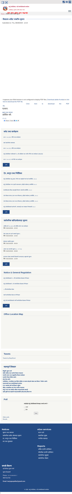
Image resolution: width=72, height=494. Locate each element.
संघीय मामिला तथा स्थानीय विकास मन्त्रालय (13, 373)
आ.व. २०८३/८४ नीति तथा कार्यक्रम (11, 137)
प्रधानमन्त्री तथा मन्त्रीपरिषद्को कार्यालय (12, 383)
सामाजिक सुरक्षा (42, 435)
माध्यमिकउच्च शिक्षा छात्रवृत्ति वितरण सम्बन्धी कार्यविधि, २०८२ (17, 190)
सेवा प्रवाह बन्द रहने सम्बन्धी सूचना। (11, 233)
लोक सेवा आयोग (7, 379)
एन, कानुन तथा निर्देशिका (10, 438)
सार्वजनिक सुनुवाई (43, 455)
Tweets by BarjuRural (9, 358)
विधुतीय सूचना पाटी (7, 371)
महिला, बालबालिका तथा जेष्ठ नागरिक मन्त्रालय (13, 387)
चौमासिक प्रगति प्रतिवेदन (45, 452)
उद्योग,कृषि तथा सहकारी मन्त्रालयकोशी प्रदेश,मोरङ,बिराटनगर (17, 391)
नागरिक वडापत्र (43, 438)
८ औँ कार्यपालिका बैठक (8, 289)
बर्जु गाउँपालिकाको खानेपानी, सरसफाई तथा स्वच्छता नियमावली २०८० (19, 206)
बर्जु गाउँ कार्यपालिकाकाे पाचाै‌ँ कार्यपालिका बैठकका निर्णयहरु (16, 300)
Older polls (6, 417)
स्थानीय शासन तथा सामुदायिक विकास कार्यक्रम (14, 375)
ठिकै (26, 409)
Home (2, 14)
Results (5, 419)
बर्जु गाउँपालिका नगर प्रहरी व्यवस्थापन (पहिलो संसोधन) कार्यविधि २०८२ (20, 184)
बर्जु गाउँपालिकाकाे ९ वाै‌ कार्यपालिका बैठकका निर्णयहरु (15, 283)
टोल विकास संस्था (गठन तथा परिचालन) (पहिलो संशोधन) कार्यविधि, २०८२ (20, 195)
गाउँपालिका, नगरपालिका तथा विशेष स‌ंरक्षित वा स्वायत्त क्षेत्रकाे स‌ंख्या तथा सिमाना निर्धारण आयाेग (25, 381)
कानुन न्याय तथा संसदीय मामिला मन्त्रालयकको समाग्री (15, 389)
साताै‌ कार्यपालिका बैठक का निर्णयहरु (11, 295)
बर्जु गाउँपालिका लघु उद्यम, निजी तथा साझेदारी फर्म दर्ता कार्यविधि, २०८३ (20, 179)
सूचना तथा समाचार (7, 112)
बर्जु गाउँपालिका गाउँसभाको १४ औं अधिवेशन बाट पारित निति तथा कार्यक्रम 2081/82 (23, 154)
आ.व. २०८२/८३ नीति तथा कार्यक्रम (11, 148)
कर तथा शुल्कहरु (8, 441)
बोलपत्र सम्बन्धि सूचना (8, 241)
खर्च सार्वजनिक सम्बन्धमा (9, 142)
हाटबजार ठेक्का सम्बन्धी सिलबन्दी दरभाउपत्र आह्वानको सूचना (17, 256)
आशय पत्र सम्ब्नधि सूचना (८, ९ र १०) (12, 249)
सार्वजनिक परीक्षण (43, 458)
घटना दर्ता (41, 432)
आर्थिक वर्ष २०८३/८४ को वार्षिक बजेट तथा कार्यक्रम (15, 226)
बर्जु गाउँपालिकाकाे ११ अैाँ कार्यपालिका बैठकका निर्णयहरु (16, 278)
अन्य (6, 165)
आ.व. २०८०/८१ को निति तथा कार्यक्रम (12, 159)
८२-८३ (4, 118)
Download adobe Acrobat (55, 99)
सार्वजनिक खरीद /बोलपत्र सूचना (12, 435)
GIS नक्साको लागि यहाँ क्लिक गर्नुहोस (11, 385)
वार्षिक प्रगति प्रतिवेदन (44, 449)
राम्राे (27, 407)
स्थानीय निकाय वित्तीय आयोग (9, 377)
